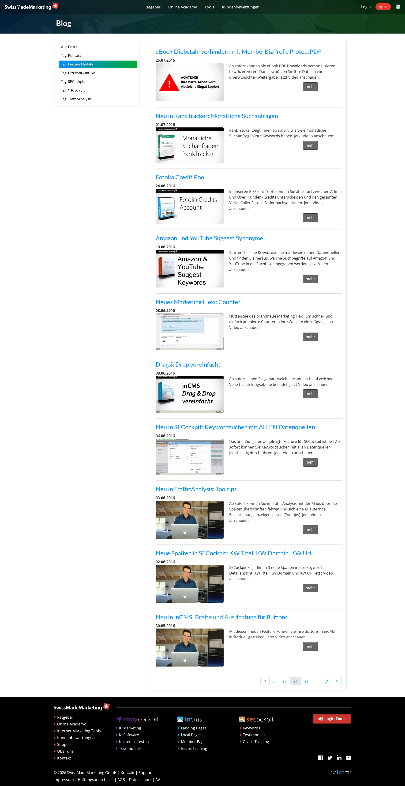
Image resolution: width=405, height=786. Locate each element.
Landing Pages (193, 728)
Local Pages (191, 734)
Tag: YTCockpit (73, 90)
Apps (383, 6)
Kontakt (64, 758)
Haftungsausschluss (95, 779)
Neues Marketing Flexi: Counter (198, 301)
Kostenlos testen (134, 741)
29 (327, 681)
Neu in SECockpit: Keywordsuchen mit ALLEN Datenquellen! (236, 426)
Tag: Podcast (71, 55)
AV (157, 779)
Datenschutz (140, 779)
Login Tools (334, 718)
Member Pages (194, 741)
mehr (310, 86)
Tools (209, 7)
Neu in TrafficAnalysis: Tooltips (196, 488)
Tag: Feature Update (77, 64)
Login (366, 7)
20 (284, 681)
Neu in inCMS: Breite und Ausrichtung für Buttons (222, 617)
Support (64, 744)
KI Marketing (130, 728)
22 (306, 681)
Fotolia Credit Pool (181, 176)
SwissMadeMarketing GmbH (92, 772)
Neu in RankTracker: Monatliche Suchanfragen (217, 115)
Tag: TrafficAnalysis (76, 98)
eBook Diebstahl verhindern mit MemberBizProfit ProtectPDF (239, 51)
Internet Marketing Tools (79, 730)
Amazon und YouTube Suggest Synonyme (209, 238)
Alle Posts (69, 46)
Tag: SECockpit (73, 81)
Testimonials (130, 748)
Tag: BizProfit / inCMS (78, 72)
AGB (121, 779)
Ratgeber (152, 7)
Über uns (65, 751)
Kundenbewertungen (240, 7)
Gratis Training (194, 748)
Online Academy (182, 7)
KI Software (129, 734)
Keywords (251, 728)
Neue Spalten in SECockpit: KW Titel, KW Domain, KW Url (233, 552)
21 (295, 681)
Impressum (64, 779)
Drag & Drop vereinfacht (188, 364)
